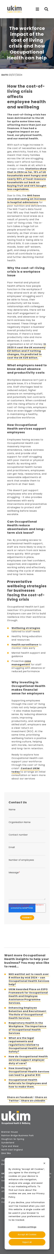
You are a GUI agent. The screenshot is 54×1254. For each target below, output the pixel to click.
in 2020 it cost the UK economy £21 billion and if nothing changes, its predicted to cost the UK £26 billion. (26, 350)
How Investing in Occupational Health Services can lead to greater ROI (29, 1072)
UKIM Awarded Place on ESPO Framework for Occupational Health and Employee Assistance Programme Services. (28, 996)
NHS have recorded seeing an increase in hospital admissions (26, 199)
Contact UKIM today (26, 770)
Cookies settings (27, 1227)
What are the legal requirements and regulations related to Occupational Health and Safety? (26, 1044)
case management (21, 662)
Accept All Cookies (27, 1234)
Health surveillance (25, 644)
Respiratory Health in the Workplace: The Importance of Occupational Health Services (27, 1028)
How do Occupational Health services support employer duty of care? (28, 1060)
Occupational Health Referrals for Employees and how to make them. (28, 1083)
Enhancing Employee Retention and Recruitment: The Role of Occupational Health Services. (28, 1013)
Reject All (27, 1242)
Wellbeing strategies (26, 628)
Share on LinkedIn (33, 1100)
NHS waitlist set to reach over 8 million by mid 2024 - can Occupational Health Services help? (29, 979)
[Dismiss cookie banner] (44, 1163)
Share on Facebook (20, 1097)
